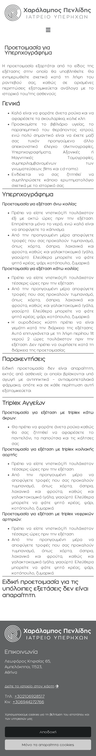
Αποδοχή (48, 732)
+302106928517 (29, 696)
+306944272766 (28, 702)
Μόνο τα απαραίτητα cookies (48, 745)
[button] (48, 30)
